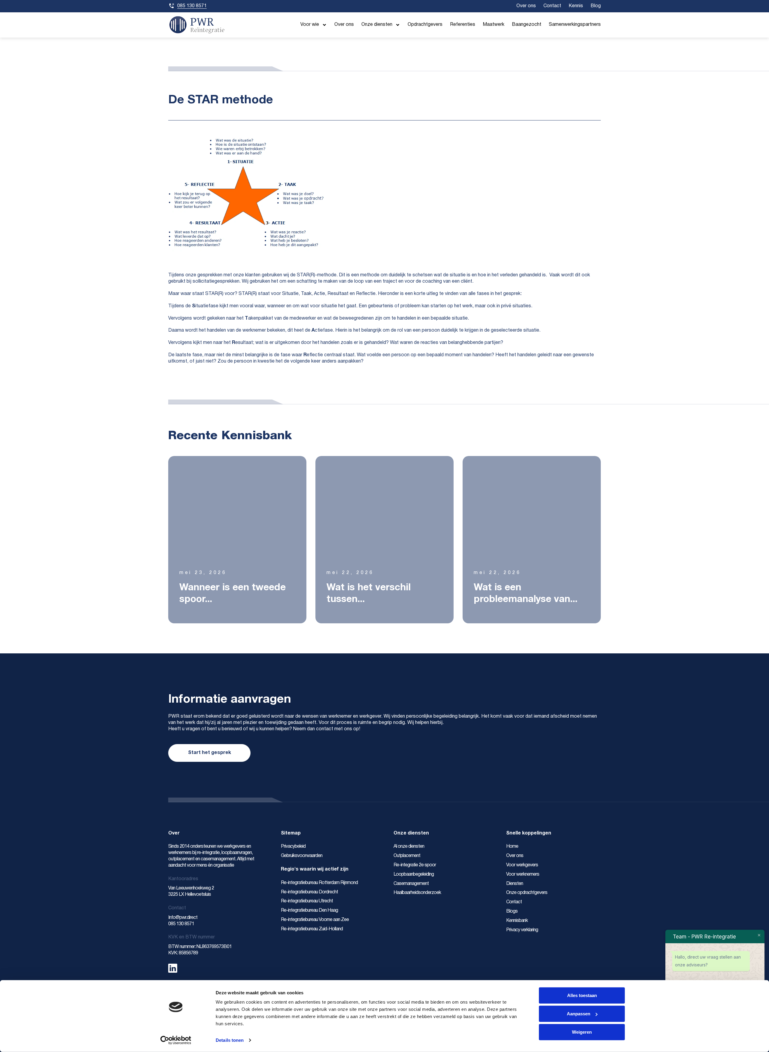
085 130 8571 (181, 924)
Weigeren (582, 1032)
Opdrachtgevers (425, 25)
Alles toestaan (582, 995)
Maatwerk (493, 25)
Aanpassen (578, 1013)
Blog (596, 6)
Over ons (526, 6)
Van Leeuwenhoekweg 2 (191, 888)
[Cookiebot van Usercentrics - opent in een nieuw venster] (176, 1040)
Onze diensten (376, 25)
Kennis (576, 6)
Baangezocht (526, 25)
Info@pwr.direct (183, 918)
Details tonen (230, 1040)
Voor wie (309, 25)
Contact (552, 6)
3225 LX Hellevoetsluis (189, 894)
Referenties (462, 25)
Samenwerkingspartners (575, 25)
